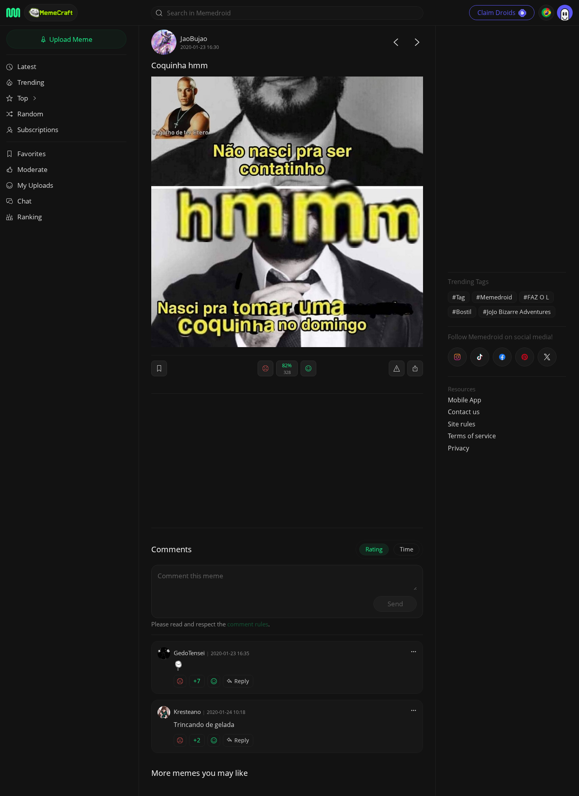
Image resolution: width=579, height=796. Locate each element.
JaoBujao (193, 38)
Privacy (458, 448)
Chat (24, 201)
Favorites (31, 153)
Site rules (461, 424)
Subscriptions (37, 129)
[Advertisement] (507, 148)
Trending (30, 82)
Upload (70, 39)
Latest (26, 66)
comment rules (247, 624)
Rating (374, 549)
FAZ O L (538, 297)
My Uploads (35, 185)
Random (30, 113)
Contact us (464, 411)
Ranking (29, 216)
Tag (460, 297)
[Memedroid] (13, 12)
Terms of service (472, 436)
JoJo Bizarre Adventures (519, 312)
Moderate (32, 169)
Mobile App (464, 400)
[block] (415, 368)
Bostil (463, 312)
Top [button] (23, 98)
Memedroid (496, 297)
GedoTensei (189, 653)
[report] (397, 368)
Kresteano (187, 712)
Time (406, 549)
